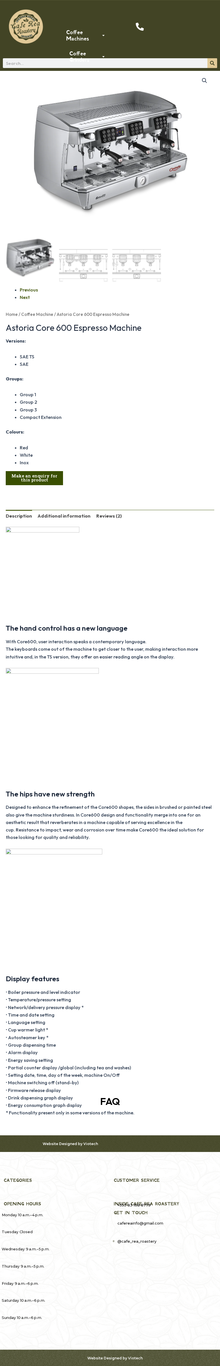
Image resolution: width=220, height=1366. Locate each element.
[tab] (19, 516)
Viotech (90, 1144)
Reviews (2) (109, 516)
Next (25, 297)
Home (12, 314)
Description (19, 516)
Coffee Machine (37, 314)
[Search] (212, 63)
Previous (29, 290)
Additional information (64, 516)
